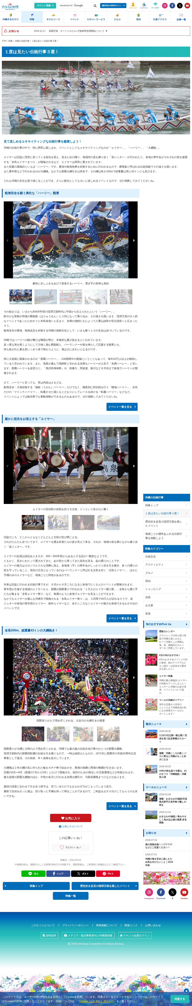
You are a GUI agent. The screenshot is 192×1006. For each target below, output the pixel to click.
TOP (4, 41)
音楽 (148, 613)
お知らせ (151, 832)
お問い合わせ (153, 925)
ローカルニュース (156, 787)
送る (36, 873)
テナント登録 (44, 5)
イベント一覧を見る (120, 406)
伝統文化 (150, 556)
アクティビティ (154, 564)
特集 (10, 41)
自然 (148, 597)
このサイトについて (43, 925)
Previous (7, 240)
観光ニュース (154, 723)
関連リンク (131, 925)
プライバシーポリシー (75, 925)
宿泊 (148, 580)
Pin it (110, 873)
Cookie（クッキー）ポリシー (96, 1001)
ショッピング (153, 588)
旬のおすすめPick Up (158, 624)
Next (134, 240)
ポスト (85, 873)
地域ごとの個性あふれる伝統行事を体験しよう (163, 535)
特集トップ (151, 505)
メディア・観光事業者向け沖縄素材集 (90, 935)
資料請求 (51, 935)
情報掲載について (106, 925)
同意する (180, 998)
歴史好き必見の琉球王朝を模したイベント (163, 523)
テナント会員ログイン (136, 935)
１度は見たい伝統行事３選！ (45, 41)
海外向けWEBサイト (111, 5)
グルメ (149, 572)
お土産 (149, 605)
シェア (60, 873)
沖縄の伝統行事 (22, 41)
